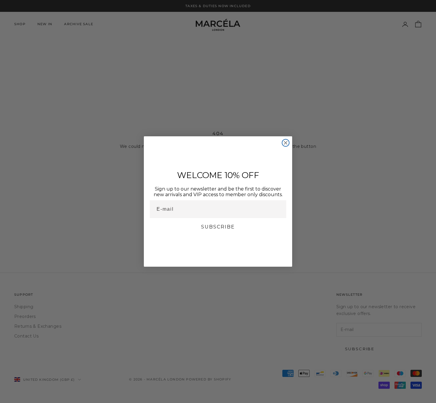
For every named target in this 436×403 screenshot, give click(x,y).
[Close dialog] (285, 142)
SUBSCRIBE (218, 227)
